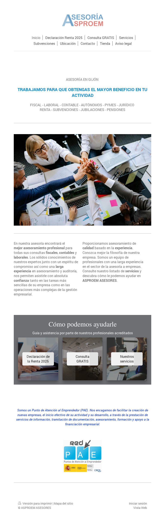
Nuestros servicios (127, 358)
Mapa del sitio (63, 503)
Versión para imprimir (37, 503)
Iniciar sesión (138, 503)
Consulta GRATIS (82, 358)
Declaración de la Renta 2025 (38, 358)
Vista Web (140, 508)
